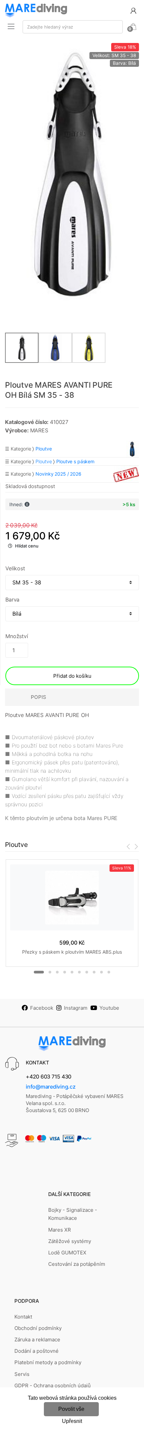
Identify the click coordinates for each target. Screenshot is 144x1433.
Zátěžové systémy (69, 1241)
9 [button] (101, 972)
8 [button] (94, 972)
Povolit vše (71, 1409)
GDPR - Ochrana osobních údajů (52, 1385)
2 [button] (50, 972)
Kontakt (23, 1316)
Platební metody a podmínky (47, 1362)
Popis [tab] (38, 697)
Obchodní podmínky (38, 1328)
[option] (72, 176)
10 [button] (108, 972)
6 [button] (79, 972)
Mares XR (59, 1230)
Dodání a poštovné (36, 1351)
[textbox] (72, 27)
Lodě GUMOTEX (67, 1252)
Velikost (15, 568)
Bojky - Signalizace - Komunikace (72, 1214)
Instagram (75, 1008)
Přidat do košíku (72, 676)
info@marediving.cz (51, 1086)
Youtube (109, 1008)
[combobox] (72, 27)
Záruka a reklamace (37, 1339)
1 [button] (39, 972)
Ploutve (43, 461)
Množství (16, 636)
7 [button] (86, 972)
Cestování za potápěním (76, 1264)
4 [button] (64, 972)
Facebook (41, 1008)
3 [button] (57, 972)
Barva (12, 599)
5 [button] (72, 972)
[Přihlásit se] (133, 10)
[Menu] (11, 26)
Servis (21, 1374)
